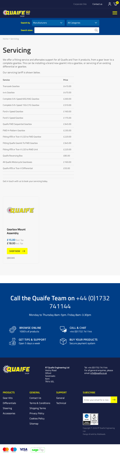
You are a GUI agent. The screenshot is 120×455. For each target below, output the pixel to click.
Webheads (101, 434)
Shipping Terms (38, 408)
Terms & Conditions (40, 403)
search (96, 30)
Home (5, 38)
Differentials (9, 403)
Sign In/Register (109, 4)
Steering (7, 408)
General (60, 398)
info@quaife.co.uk (98, 373)
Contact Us (35, 398)
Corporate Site (80, 4)
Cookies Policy (37, 418)
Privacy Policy (37, 413)
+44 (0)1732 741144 (79, 301)
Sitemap (34, 423)
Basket (115, 3)
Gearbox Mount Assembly (21, 230)
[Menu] (114, 13)
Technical (61, 403)
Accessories (9, 413)
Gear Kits (7, 398)
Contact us (97, 4)
